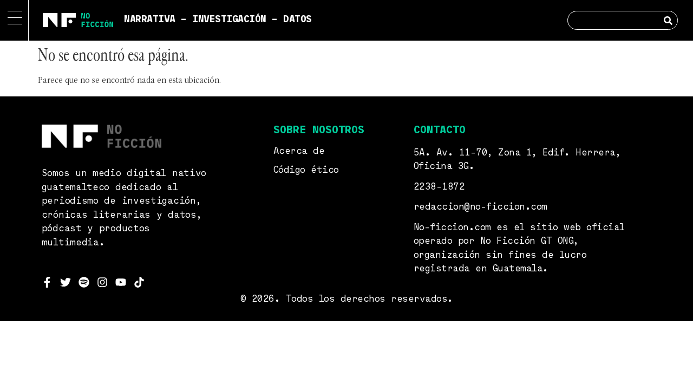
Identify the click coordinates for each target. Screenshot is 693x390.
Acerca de (299, 151)
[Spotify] (84, 282)
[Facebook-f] (47, 282)
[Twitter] (65, 282)
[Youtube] (120, 282)
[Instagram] (102, 282)
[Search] (667, 20)
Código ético (306, 170)
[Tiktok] (139, 282)
